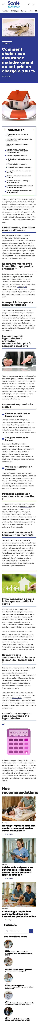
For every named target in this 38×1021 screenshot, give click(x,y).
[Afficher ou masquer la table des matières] (29, 130)
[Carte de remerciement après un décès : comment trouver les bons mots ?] (8, 995)
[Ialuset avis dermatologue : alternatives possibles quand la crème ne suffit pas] (8, 977)
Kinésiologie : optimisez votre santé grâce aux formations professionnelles (19, 914)
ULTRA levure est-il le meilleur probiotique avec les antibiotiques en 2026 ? (18, 953)
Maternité (8, 968)
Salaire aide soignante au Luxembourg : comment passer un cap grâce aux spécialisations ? (17, 871)
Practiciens (5, 908)
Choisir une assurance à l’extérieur (19, 167)
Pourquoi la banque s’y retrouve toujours (17, 145)
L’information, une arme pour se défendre (17, 135)
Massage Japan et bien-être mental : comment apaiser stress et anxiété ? (18, 828)
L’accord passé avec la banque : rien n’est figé (19, 176)
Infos (7, 1001)
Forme (4, 864)
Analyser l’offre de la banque (17, 164)
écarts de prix (25, 507)
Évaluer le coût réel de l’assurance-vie (20, 159)
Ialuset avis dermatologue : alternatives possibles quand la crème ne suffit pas (19, 987)
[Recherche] (29, 4)
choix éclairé (17, 698)
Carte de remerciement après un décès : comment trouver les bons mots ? (19, 1003)
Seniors (7, 43)
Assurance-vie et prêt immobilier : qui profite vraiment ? (19, 140)
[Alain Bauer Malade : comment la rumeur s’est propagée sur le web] (8, 1011)
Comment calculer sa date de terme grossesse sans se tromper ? (18, 970)
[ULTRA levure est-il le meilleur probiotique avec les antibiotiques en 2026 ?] (8, 944)
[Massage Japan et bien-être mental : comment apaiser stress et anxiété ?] (19, 808)
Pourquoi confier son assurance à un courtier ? (19, 171)
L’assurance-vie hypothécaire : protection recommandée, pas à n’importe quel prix (17, 150)
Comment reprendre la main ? (17, 155)
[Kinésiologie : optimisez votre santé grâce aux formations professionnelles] (19, 894)
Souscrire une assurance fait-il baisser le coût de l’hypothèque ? (20, 186)
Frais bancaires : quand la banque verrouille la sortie (18, 181)
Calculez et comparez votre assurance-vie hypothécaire (20, 191)
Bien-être (4, 823)
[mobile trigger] (3, 4)
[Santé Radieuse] (14, 4)
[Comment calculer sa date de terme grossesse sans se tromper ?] (8, 961)
